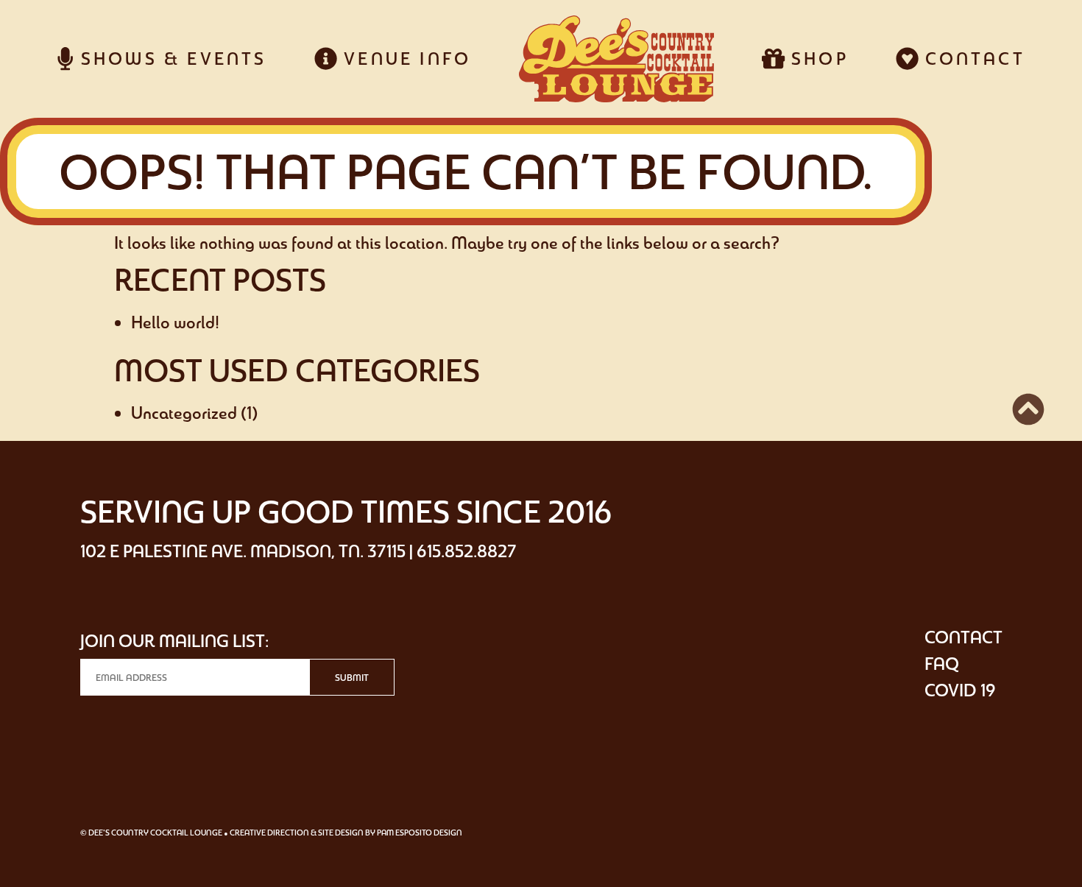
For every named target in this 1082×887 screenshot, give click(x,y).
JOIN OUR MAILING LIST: (174, 640)
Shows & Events (170, 58)
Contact (972, 58)
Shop (817, 58)
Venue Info (404, 58)
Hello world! (175, 322)
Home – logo (616, 58)
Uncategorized (184, 412)
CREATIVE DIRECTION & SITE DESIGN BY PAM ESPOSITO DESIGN (346, 832)
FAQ (941, 663)
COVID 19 (960, 690)
